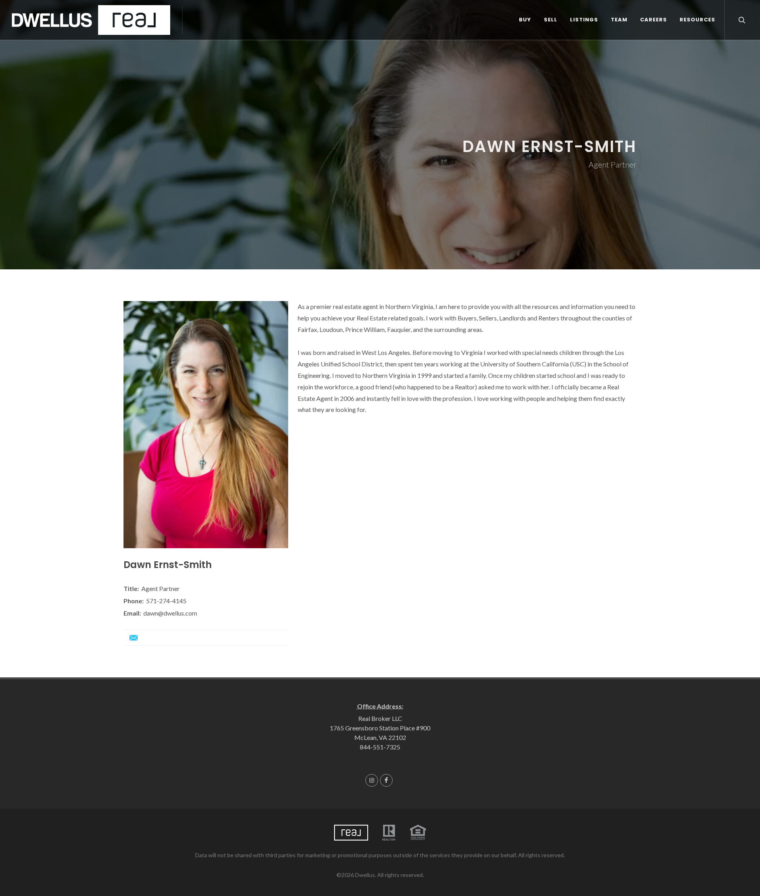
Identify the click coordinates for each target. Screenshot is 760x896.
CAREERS (653, 19)
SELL (550, 19)
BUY (525, 19)
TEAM (619, 19)
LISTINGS (584, 19)
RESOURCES (697, 19)
